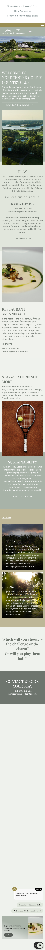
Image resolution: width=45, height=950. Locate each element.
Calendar (20, 238)
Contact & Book (18, 105)
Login (18, 30)
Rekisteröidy (21, 33)
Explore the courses (20, 197)
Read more (20, 496)
